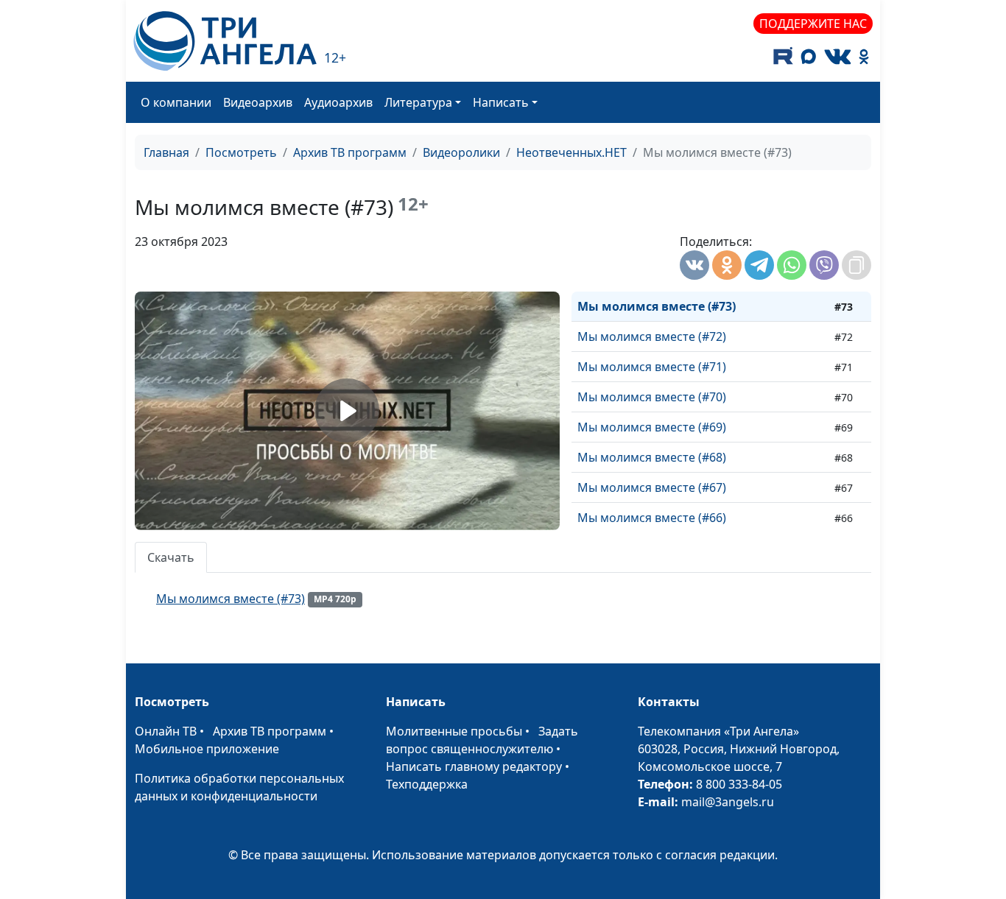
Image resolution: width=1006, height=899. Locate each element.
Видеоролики (461, 152)
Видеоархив (257, 102)
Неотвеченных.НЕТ (571, 152)
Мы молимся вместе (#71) (651, 367)
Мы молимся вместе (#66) (651, 518)
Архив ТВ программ (350, 152)
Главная (166, 152)
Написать (501, 102)
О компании (176, 102)
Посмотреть (241, 152)
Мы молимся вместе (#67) (651, 487)
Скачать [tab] (170, 557)
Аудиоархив (338, 102)
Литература (418, 102)
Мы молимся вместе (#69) (651, 427)
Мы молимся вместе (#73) (656, 306)
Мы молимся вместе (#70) (651, 397)
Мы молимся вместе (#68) (651, 457)
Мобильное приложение (207, 749)
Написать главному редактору (474, 766)
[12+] (225, 40)
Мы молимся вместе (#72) (651, 336)
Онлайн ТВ (166, 731)
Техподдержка (427, 784)
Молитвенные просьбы (454, 731)
